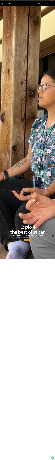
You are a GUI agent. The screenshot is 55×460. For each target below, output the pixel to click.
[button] (52, 457)
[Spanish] (52, 0)
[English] (51, 0)
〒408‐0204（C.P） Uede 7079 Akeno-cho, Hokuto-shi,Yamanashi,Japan (12, 0)
